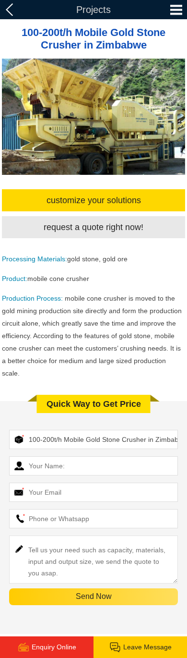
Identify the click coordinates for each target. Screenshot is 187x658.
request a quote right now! (93, 227)
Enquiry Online (54, 647)
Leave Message (147, 647)
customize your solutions (94, 200)
